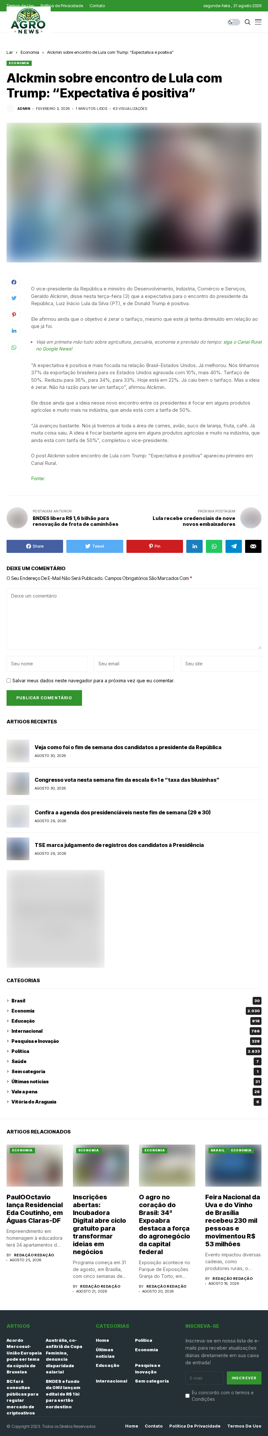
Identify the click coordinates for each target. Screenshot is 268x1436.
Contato (154, 1426)
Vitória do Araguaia (135, 1101)
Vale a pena (135, 1091)
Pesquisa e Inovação (135, 1041)
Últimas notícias (135, 1081)
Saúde (135, 1061)
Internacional (135, 1031)
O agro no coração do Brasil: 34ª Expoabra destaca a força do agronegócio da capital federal (164, 1224)
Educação (135, 1021)
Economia (30, 52)
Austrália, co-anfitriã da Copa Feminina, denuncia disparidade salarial (64, 1356)
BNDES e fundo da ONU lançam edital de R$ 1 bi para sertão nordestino (63, 1394)
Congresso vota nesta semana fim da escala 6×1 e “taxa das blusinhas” (127, 780)
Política (135, 1051)
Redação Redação (34, 1255)
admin (23, 109)
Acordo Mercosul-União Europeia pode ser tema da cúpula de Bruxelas (24, 1356)
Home (102, 1340)
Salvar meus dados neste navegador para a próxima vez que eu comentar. (93, 680)
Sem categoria (135, 1071)
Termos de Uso (244, 1426)
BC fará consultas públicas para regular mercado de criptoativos (23, 1397)
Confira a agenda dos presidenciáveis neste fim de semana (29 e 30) (123, 812)
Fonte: (38, 478)
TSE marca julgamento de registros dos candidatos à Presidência (119, 845)
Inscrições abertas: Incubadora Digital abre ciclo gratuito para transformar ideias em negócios (99, 1224)
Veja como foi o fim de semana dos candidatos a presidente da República (128, 747)
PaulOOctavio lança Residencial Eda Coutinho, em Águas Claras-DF (35, 1208)
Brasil (135, 1000)
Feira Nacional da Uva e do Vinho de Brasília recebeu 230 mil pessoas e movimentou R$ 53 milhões (232, 1220)
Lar (10, 52)
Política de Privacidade (195, 1426)
